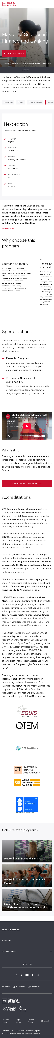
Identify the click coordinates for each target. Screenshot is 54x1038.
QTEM (32, 675)
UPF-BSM (5, 64)
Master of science (18, 64)
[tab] (27, 70)
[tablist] (27, 70)
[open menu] (50, 3)
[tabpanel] (27, 445)
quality (47, 657)
